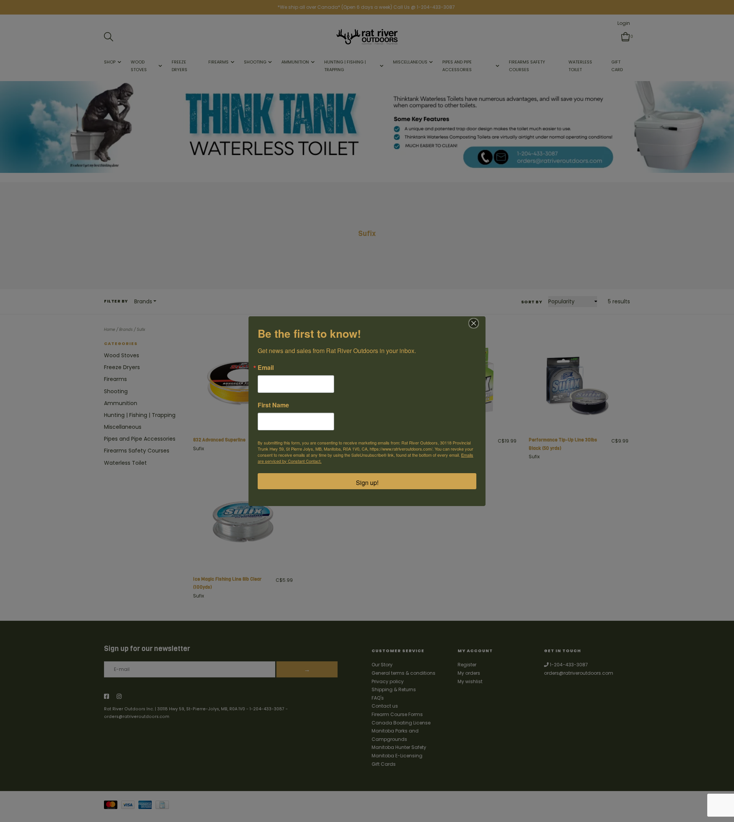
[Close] (473, 323)
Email (266, 368)
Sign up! (367, 482)
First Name (273, 405)
